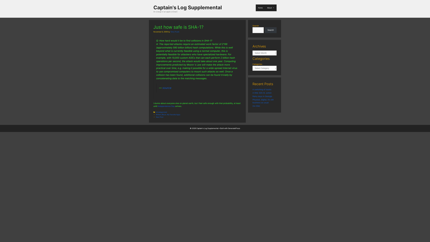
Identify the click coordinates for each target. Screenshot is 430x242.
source (166, 88)
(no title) (256, 106)
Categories (257, 64)
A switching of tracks (262, 89)
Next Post (159, 117)
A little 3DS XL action (262, 93)
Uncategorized (161, 112)
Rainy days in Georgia (262, 96)
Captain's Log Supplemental (187, 7)
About (269, 8)
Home (260, 8)
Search (256, 26)
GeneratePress (234, 128)
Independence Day (166, 106)
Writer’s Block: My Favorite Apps (168, 115)
